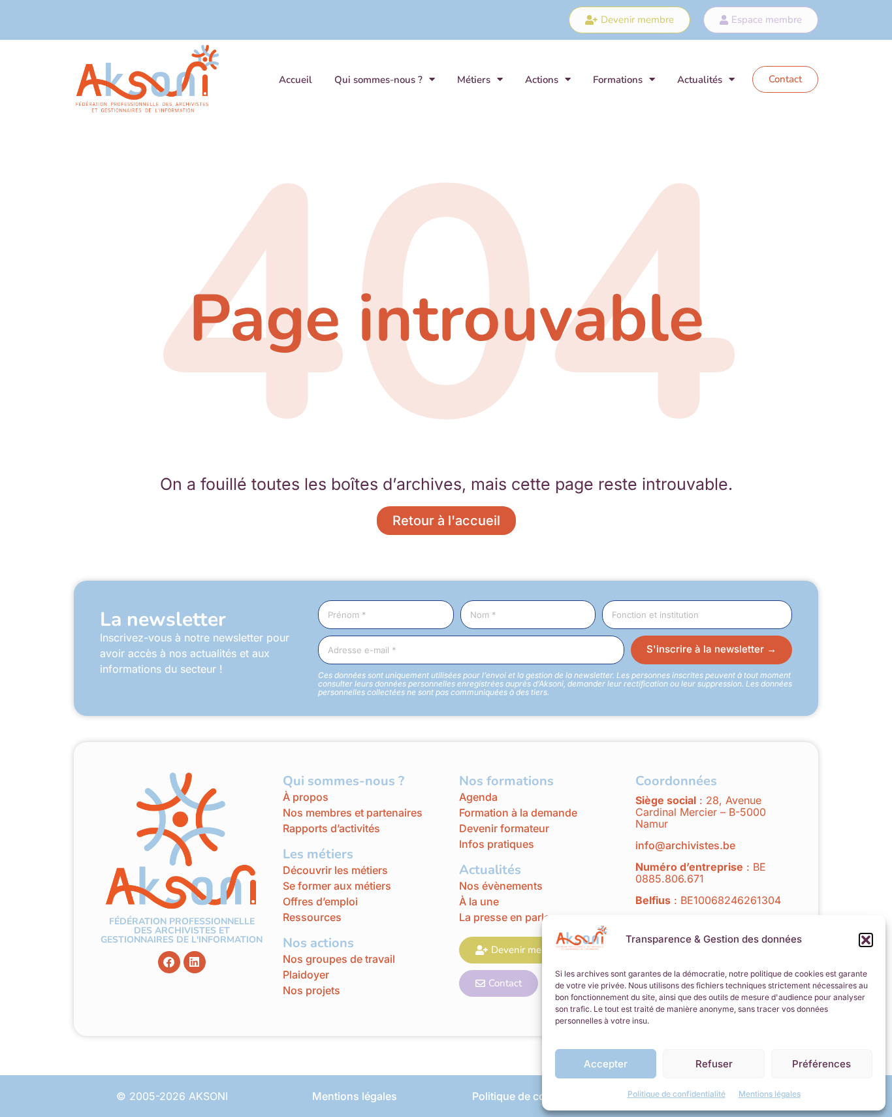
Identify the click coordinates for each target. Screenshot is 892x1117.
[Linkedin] (194, 962)
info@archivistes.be (685, 845)
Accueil (295, 79)
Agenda (478, 796)
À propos (305, 796)
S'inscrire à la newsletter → (711, 649)
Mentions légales (770, 1094)
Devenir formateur (504, 828)
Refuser (714, 1064)
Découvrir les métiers (335, 870)
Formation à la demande (518, 812)
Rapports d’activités (331, 828)
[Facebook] (169, 962)
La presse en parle (504, 917)
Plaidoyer (306, 974)
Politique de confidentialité (676, 1094)
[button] (865, 940)
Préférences (821, 1064)
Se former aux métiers (337, 885)
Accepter (606, 1064)
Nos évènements (501, 885)
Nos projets (311, 990)
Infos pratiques (498, 843)
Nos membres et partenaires (352, 812)
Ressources (312, 917)
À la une (479, 901)
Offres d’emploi (320, 901)
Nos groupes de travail (339, 958)
